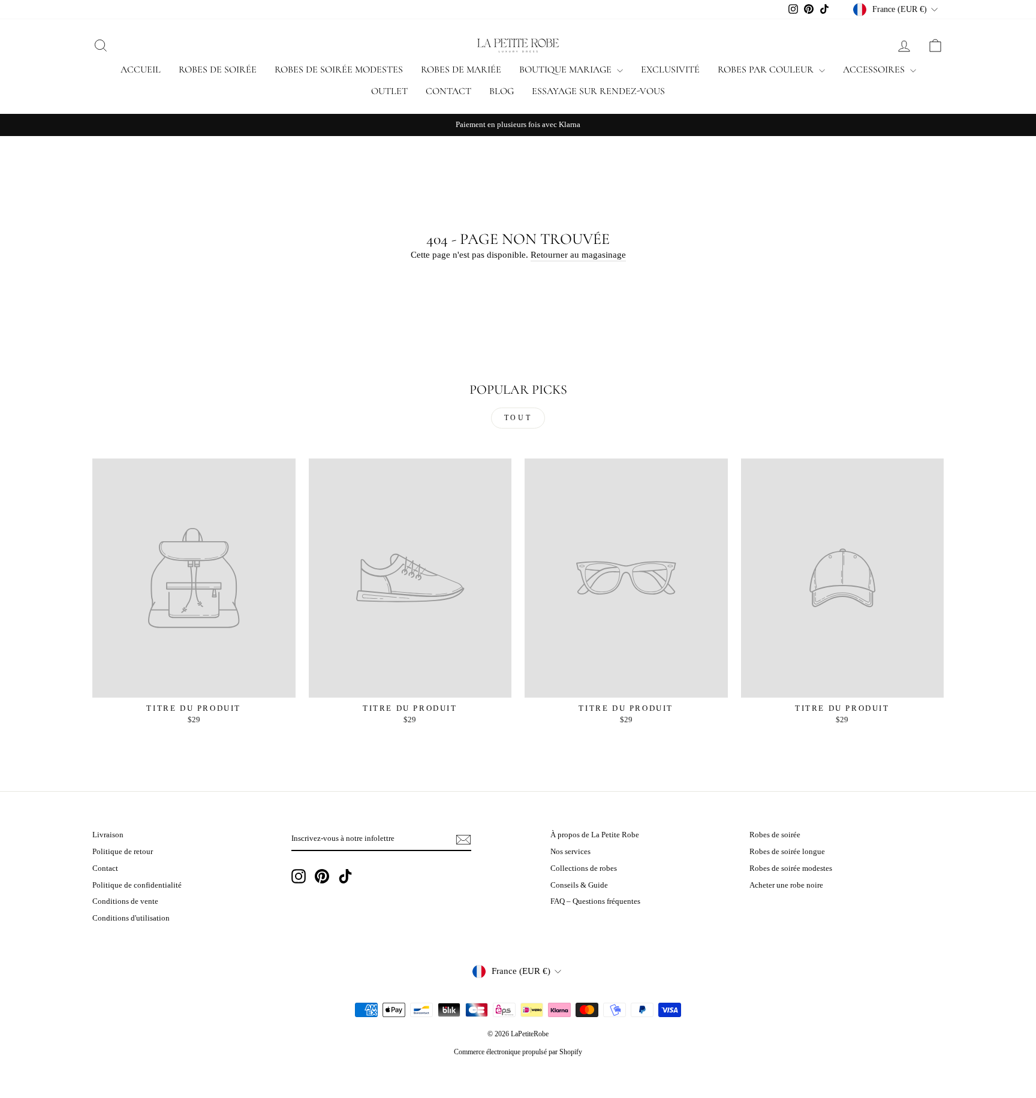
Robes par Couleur (767, 70)
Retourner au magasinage (578, 255)
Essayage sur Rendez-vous (598, 91)
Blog (501, 91)
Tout (518, 418)
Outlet (389, 91)
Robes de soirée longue (787, 851)
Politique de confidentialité (137, 885)
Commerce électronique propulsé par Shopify (518, 1052)
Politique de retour (122, 851)
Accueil (141, 70)
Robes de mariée (461, 70)
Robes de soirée (218, 70)
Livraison (108, 835)
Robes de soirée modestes (339, 70)
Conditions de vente (125, 901)
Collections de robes (583, 868)
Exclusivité (670, 70)
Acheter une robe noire (786, 885)
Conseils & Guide (579, 885)
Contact (448, 91)
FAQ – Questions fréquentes (595, 901)
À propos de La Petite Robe (594, 835)
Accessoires (875, 70)
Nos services (570, 851)
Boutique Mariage (566, 70)
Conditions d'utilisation (131, 918)
